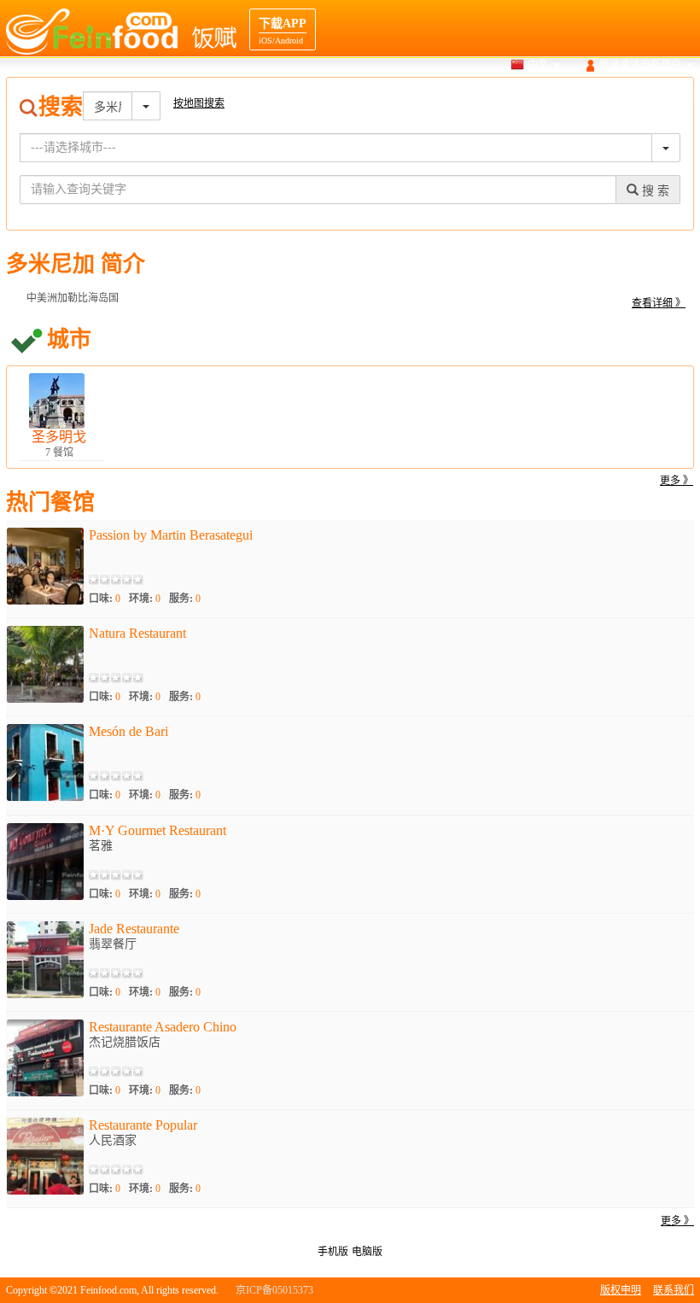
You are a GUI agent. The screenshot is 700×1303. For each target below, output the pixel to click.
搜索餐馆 (420, 97)
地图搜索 (481, 97)
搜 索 (654, 190)
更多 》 (676, 481)
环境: (144, 599)
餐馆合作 (673, 97)
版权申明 (620, 1290)
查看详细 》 (658, 303)
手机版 (333, 1252)
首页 (370, 97)
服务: (185, 599)
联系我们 (673, 1290)
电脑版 (367, 1252)
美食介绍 (542, 97)
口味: (104, 599)
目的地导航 (607, 97)
